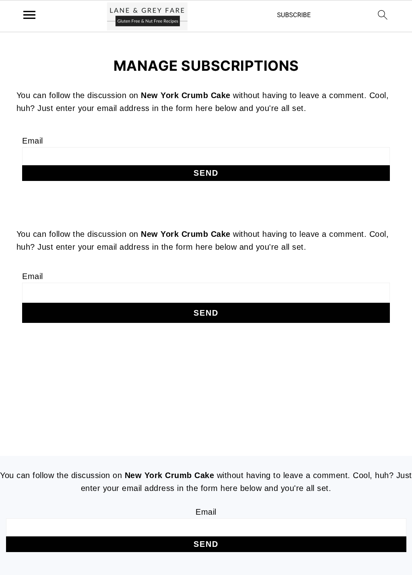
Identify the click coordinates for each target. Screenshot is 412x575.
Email (32, 140)
